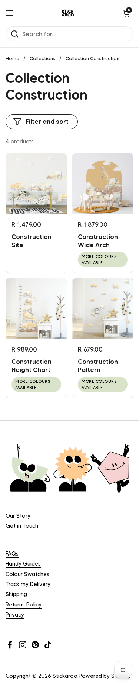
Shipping (16, 594)
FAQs (12, 553)
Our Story (18, 515)
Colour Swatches (27, 574)
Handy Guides (23, 563)
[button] (126, 13)
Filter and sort (47, 121)
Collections (42, 58)
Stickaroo (65, 676)
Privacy (15, 614)
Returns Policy (24, 604)
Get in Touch (22, 525)
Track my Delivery (28, 584)
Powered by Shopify (105, 676)
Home (12, 58)
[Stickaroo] (67, 13)
